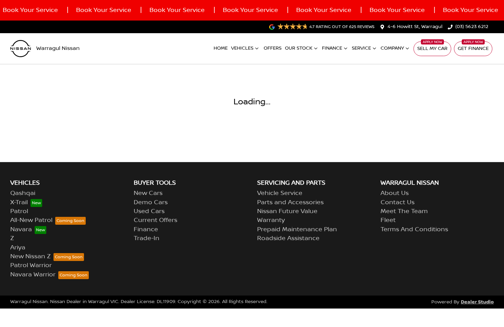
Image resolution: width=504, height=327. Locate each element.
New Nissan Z (30, 256)
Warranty (271, 220)
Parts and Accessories (290, 202)
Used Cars (149, 211)
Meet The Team (404, 211)
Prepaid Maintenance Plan (297, 229)
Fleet (388, 220)
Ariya (17, 247)
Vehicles (242, 48)
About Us (395, 193)
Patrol (19, 211)
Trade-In (146, 238)
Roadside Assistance (288, 238)
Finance (332, 48)
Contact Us (398, 202)
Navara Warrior (33, 274)
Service (361, 48)
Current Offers (155, 220)
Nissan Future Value (287, 211)
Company (392, 48)
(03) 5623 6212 (471, 26)
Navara (21, 229)
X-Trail (19, 202)
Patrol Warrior (31, 265)
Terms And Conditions (414, 229)
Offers (272, 48)
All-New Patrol (31, 220)
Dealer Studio (477, 302)
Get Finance (473, 48)
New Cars (148, 193)
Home (221, 48)
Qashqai (22, 193)
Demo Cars (151, 202)
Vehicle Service (279, 193)
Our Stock (298, 48)
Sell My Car (432, 48)
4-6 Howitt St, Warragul (414, 26)
